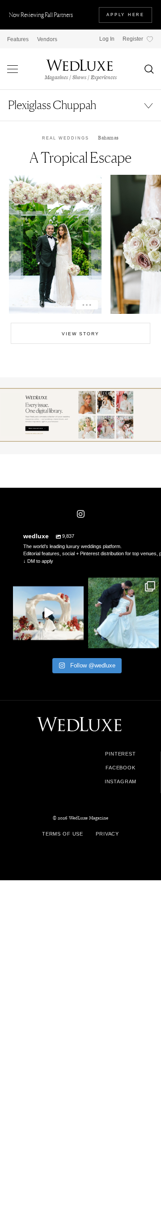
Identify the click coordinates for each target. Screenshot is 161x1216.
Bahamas (108, 137)
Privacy (107, 833)
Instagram (121, 781)
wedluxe (47, 585)
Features (18, 39)
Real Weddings (65, 138)
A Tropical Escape (80, 157)
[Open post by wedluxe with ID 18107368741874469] (48, 613)
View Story (80, 333)
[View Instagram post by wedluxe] (75, 640)
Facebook (121, 767)
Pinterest (120, 754)
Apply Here (125, 15)
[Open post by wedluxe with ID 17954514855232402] (123, 613)
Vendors (47, 39)
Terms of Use (62, 833)
